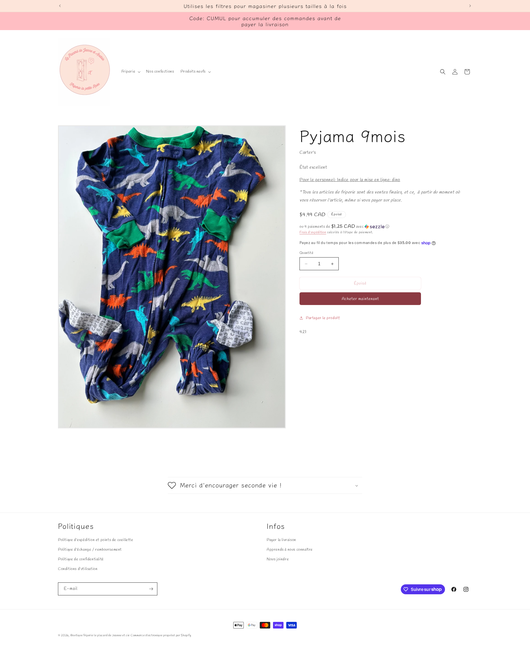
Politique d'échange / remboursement (90, 549)
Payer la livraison (281, 540)
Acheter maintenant (360, 299)
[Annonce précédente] (60, 6)
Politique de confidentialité (81, 559)
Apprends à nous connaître (290, 549)
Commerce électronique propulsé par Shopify (161, 635)
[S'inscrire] (151, 588)
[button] (130, 72)
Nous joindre (278, 559)
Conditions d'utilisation (77, 569)
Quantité (306, 253)
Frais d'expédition (313, 232)
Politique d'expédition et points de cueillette (95, 540)
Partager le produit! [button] (323, 318)
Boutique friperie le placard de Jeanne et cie (100, 635)
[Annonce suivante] (470, 6)
